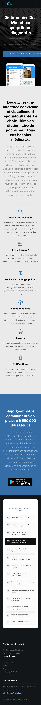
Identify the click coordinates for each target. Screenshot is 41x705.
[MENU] (36, 4)
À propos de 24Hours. (13, 644)
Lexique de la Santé (10, 672)
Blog (4, 669)
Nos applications (9, 662)
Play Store (20, 482)
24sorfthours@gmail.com (12, 693)
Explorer (6, 666)
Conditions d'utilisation (11, 653)
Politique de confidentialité (13, 650)
